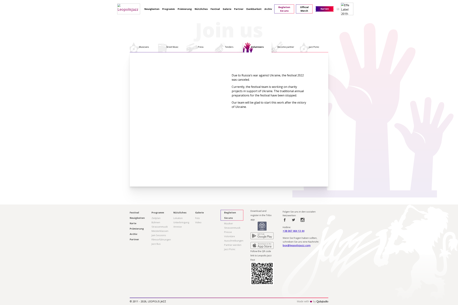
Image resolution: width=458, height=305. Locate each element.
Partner (238, 9)
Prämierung (185, 9)
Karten (325, 8)
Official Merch (304, 9)
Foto (197, 218)
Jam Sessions (159, 235)
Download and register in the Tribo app (261, 215)
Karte (133, 223)
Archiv (268, 9)
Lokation (178, 218)
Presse (228, 232)
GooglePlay (256, 234)
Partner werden (232, 245)
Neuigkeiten (151, 9)
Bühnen (156, 222)
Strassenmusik (160, 226)
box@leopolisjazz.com (297, 245)
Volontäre (229, 236)
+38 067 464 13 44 (293, 231)
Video (198, 222)
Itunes (253, 244)
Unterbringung (181, 222)
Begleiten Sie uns (284, 9)
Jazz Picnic (229, 249)
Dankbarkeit (254, 9)
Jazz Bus (156, 243)
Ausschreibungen (233, 240)
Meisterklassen (160, 231)
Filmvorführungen (161, 239)
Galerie (227, 9)
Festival (215, 9)
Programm (168, 9)
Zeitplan (156, 218)
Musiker (228, 223)
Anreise (177, 226)
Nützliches (201, 9)
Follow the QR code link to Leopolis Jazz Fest (261, 255)
